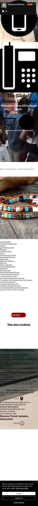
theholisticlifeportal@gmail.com (13, 405)
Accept (19, 493)
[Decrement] (34, 209)
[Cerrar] (35, 483)
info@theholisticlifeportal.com (12, 409)
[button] (34, 4)
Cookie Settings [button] (19, 502)
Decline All (18, 498)
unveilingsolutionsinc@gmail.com (16, 402)
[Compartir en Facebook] (34, 226)
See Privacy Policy (22, 488)
